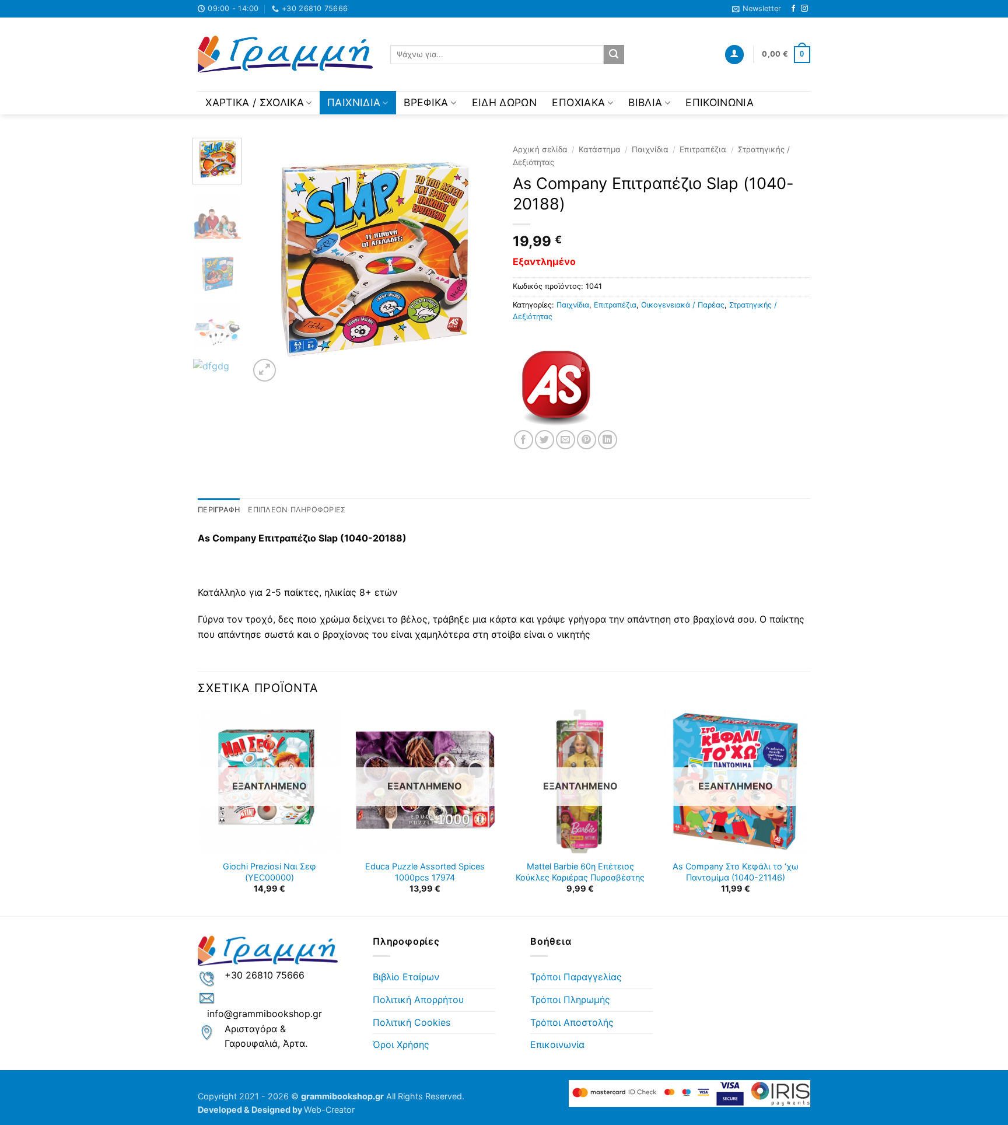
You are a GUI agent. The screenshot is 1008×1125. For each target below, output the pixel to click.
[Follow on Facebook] (793, 9)
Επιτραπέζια (703, 149)
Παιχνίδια (353, 102)
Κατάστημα (600, 149)
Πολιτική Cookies (411, 1022)
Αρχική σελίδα (540, 149)
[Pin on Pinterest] (586, 439)
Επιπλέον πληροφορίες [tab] (296, 509)
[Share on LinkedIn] (607, 439)
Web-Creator (329, 1109)
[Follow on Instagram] (804, 9)
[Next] (476, 260)
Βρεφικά (426, 102)
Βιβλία (645, 102)
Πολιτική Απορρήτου (418, 999)
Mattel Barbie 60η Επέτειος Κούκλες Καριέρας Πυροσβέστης (580, 871)
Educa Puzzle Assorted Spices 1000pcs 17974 (425, 871)
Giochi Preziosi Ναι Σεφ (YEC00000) (269, 871)
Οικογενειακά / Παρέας (682, 305)
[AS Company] (556, 386)
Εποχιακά (578, 102)
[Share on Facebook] (523, 439)
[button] (756, 9)
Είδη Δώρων (504, 102)
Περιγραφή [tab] (219, 509)
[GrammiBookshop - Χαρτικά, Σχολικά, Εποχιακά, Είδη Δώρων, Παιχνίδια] (285, 55)
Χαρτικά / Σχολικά (254, 102)
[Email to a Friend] (565, 439)
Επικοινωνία (719, 102)
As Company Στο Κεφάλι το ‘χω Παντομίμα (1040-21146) (736, 871)
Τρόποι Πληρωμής (570, 999)
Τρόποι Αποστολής (572, 1022)
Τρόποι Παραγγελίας (576, 977)
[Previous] (268, 260)
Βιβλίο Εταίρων (406, 977)
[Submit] (614, 55)
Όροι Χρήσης (401, 1044)
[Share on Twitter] (544, 439)
